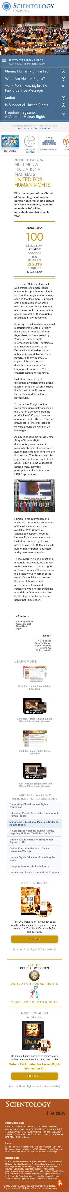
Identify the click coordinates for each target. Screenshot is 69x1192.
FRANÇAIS (19, 1129)
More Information (12, 1151)
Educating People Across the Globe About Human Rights (34, 814)
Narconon (37, 1174)
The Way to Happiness (29, 150)
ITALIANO (9, 1137)
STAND (55, 1171)
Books (43, 1149)
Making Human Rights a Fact (27, 71)
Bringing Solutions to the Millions (29, 866)
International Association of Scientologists (29, 1170)
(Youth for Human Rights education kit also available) (34, 1086)
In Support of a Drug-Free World (19, 1176)
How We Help (10, 151)
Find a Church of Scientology (44, 1151)
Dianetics (25, 1161)
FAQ (36, 1149)
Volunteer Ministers (24, 1149)
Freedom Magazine (41, 1171)
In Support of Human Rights (26, 105)
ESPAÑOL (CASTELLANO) (38, 1134)
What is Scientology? (23, 1164)
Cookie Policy (24, 1188)
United (10, 97)
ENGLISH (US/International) (17, 1126)
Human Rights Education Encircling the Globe (32, 858)
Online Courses (55, 1149)
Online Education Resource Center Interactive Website (29, 850)
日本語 (38, 1129)
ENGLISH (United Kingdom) (44, 1126)
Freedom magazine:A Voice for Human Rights (25, 114)
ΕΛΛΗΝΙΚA (57, 1134)
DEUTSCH (27, 1132)
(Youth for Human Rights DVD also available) (34, 949)
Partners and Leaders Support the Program (34, 872)
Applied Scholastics (49, 149)
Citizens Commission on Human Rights (45, 1179)
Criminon (27, 1174)
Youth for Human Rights (15, 1179)
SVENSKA (56, 1132)
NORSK (46, 1132)
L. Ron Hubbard (12, 1147)
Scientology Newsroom (45, 1164)
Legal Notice (51, 1188)
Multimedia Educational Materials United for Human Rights (34, 823)
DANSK (8, 1129)
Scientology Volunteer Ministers (28, 1169)
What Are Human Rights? (25, 78)
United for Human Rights (47, 1176)
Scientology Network (40, 1161)
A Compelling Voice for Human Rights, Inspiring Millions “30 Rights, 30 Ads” (32, 832)
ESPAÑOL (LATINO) (14, 1134)
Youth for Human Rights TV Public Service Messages (26, 88)
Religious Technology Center (29, 1166)
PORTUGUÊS (22, 1137)
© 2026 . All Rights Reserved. (32, 1186)
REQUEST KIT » (34, 1076)
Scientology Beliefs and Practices (36, 1147)
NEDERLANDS (13, 1132)
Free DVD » (34, 939)
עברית (29, 1129)
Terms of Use (38, 1188)
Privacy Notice (10, 1188)
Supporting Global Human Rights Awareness (29, 805)
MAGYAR (36, 1132)
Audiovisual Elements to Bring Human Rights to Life (32, 841)
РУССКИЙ (48, 1129)
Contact (25, 1151)
